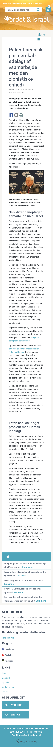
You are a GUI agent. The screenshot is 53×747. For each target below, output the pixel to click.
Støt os (7, 3)
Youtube (7, 654)
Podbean (9, 660)
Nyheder (6, 682)
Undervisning (8, 686)
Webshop (17, 3)
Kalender (36, 3)
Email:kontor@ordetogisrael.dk (26, 735)
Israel (4, 673)
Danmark (6, 677)
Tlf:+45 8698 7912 (33, 731)
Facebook (8, 648)
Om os (26, 3)
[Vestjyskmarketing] (26, 741)
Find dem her (8, 637)
